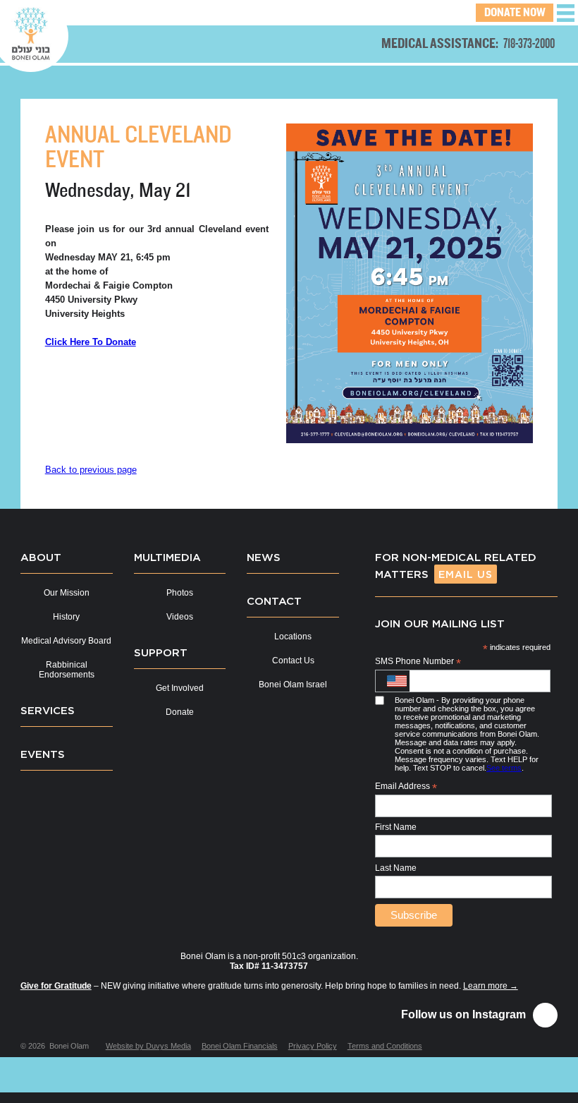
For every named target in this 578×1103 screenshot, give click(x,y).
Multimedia (167, 556)
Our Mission (67, 593)
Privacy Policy (312, 1046)
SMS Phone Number (418, 662)
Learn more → (490, 986)
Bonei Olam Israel (293, 684)
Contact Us (293, 660)
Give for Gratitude (56, 986)
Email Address (406, 786)
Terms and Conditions (385, 1046)
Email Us (465, 574)
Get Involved (180, 688)
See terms (504, 768)
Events (42, 753)
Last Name (396, 868)
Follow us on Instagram (463, 1014)
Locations (293, 636)
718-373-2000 (529, 43)
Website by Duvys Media (148, 1046)
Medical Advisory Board (66, 641)
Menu (565, 13)
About (40, 556)
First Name (396, 827)
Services (47, 710)
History (66, 617)
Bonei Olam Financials (240, 1046)
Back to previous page (91, 469)
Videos (179, 617)
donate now (515, 13)
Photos (179, 593)
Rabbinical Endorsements (66, 670)
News (264, 556)
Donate (180, 712)
